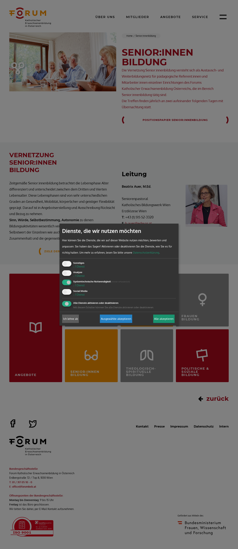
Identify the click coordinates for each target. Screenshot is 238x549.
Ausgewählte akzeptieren (116, 318)
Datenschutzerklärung (146, 252)
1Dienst (79, 266)
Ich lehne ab (70, 318)
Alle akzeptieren (163, 318)
